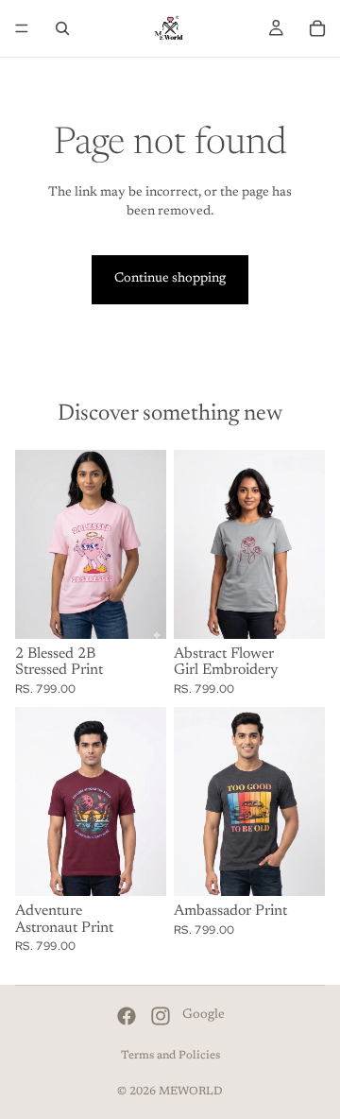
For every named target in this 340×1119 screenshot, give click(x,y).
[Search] (62, 28)
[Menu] (21, 28)
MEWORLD (191, 1091)
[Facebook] (126, 1016)
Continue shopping (170, 278)
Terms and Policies (170, 1055)
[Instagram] (160, 1016)
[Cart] (317, 28)
